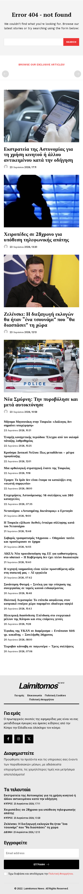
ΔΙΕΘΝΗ (8, 832)
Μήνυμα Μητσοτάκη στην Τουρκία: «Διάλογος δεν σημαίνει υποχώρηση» (38, 423)
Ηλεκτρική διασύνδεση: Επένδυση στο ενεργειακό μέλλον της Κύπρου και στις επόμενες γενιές (37, 617)
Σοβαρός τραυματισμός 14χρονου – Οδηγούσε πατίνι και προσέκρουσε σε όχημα (39, 539)
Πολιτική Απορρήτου (61, 873)
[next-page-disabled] (77, 73)
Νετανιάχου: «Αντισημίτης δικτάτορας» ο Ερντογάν (38, 511)
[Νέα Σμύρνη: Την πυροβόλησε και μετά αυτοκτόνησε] (41, 366)
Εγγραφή (39, 864)
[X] (29, 739)
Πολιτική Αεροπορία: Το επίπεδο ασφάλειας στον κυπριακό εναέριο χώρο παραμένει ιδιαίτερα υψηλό (38, 601)
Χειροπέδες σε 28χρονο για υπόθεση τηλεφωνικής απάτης (36, 237)
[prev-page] (5, 73)
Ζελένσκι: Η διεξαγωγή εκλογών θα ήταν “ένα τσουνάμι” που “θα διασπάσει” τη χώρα (39, 319)
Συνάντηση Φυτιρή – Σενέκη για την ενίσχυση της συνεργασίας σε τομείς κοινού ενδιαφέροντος (37, 586)
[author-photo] (6, 167)
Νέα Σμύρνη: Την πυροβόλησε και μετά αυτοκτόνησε (41, 402)
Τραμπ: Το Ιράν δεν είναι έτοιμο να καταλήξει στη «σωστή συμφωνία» (37, 481)
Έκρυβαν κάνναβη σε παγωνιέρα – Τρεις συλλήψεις (39, 646)
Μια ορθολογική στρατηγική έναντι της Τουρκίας (37, 468)
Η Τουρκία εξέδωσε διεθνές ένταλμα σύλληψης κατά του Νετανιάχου (39, 524)
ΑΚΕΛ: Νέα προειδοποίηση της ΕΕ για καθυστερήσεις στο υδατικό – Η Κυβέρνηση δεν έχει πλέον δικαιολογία (41, 555)
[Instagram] (18, 739)
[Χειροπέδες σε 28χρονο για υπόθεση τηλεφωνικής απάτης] (41, 201)
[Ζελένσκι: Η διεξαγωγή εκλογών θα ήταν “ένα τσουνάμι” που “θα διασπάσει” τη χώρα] (41, 281)
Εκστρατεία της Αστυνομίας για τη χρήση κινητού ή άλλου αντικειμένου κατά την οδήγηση (38, 154)
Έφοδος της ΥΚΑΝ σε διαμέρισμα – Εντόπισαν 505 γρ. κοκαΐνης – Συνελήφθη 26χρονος (39, 632)
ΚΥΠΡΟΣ (8, 803)
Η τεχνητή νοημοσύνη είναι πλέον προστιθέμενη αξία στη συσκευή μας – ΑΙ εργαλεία (39, 570)
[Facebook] (8, 739)
